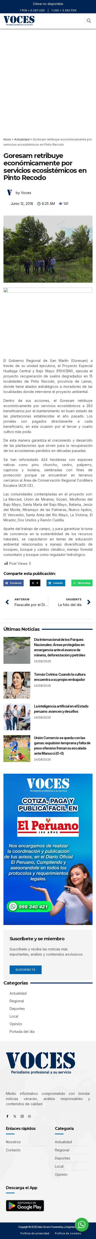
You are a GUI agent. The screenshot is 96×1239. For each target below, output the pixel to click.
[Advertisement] (48, 79)
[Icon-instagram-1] (22, 1116)
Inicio (7, 139)
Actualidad (22, 139)
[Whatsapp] (29, 1116)
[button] (79, 21)
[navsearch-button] (89, 21)
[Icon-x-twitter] (14, 1116)
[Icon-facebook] (7, 1116)
